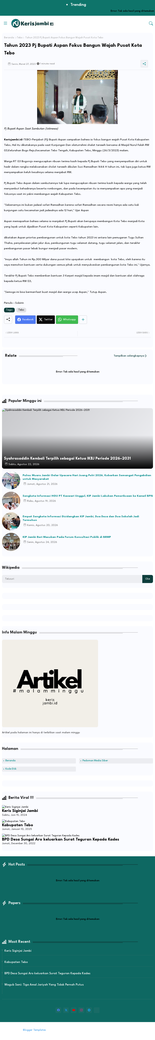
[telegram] (89, 1010)
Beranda (9, 38)
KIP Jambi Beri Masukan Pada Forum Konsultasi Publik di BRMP (67, 537)
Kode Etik (10, 769)
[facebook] (58, 1010)
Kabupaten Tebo (17, 825)
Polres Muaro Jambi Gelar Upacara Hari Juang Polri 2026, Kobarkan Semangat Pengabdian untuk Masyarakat (87, 477)
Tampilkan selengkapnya (129, 356)
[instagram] (81, 1010)
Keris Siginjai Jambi (20, 811)
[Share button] (83, 319)
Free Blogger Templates (80, 1030)
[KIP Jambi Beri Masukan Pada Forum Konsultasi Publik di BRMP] (11, 542)
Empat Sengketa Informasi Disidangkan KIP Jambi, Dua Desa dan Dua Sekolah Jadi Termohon (81, 518)
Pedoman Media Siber (95, 760)
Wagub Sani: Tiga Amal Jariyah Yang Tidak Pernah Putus (44, 984)
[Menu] (5, 23)
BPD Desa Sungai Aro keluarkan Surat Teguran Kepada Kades (60, 840)
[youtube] (73, 1010)
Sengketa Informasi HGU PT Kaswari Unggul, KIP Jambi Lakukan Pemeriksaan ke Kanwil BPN (88, 495)
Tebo (20, 38)
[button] (151, 23)
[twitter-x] (66, 1010)
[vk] (96, 1010)
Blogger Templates (34, 1030)
